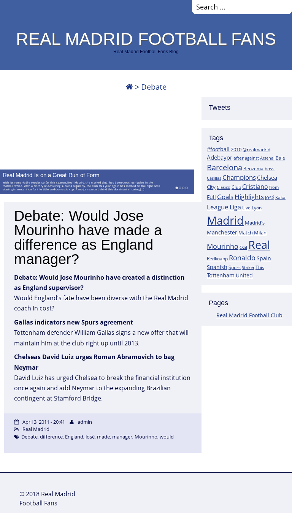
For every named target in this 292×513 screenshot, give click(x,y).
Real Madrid (35, 429)
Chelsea (267, 177)
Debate (29, 436)
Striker (248, 267)
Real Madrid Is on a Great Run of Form (51, 175)
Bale (280, 158)
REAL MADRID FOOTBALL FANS (146, 38)
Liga (235, 207)
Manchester (222, 232)
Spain (264, 258)
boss (270, 168)
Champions (239, 177)
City (211, 187)
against (252, 158)
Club (236, 187)
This (260, 267)
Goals (225, 196)
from (274, 187)
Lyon (257, 207)
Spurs (235, 267)
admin (85, 421)
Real (259, 244)
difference (51, 436)
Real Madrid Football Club (249, 315)
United (244, 275)
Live (246, 208)
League (218, 206)
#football (218, 149)
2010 (236, 149)
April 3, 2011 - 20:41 (43, 421)
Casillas (214, 178)
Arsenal (267, 158)
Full (211, 197)
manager (122, 436)
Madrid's (255, 222)
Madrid (225, 220)
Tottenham (221, 275)
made (103, 436)
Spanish (217, 267)
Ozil (243, 247)
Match (245, 232)
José (269, 197)
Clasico (223, 187)
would (167, 436)
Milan (260, 232)
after (238, 158)
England (74, 436)
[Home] (129, 87)
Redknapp (217, 258)
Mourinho (222, 246)
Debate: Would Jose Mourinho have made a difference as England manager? (88, 237)
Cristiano (255, 186)
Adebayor (219, 157)
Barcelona (224, 167)
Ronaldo (242, 257)
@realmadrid (256, 149)
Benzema (253, 168)
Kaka (280, 197)
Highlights (249, 196)
